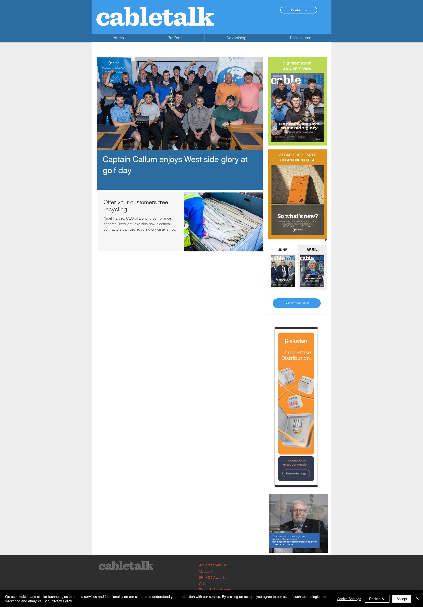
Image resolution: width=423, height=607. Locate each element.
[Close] (417, 598)
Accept (402, 598)
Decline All (377, 598)
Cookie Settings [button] (349, 598)
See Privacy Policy (58, 600)
